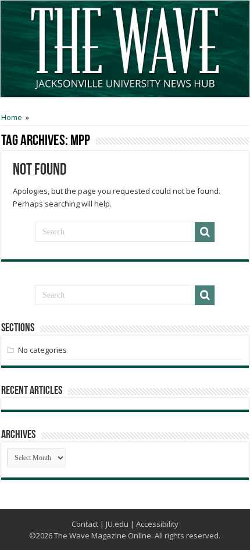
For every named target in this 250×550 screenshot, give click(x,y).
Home (11, 117)
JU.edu (117, 524)
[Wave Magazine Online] (125, 45)
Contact (85, 524)
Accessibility (157, 524)
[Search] (205, 232)
